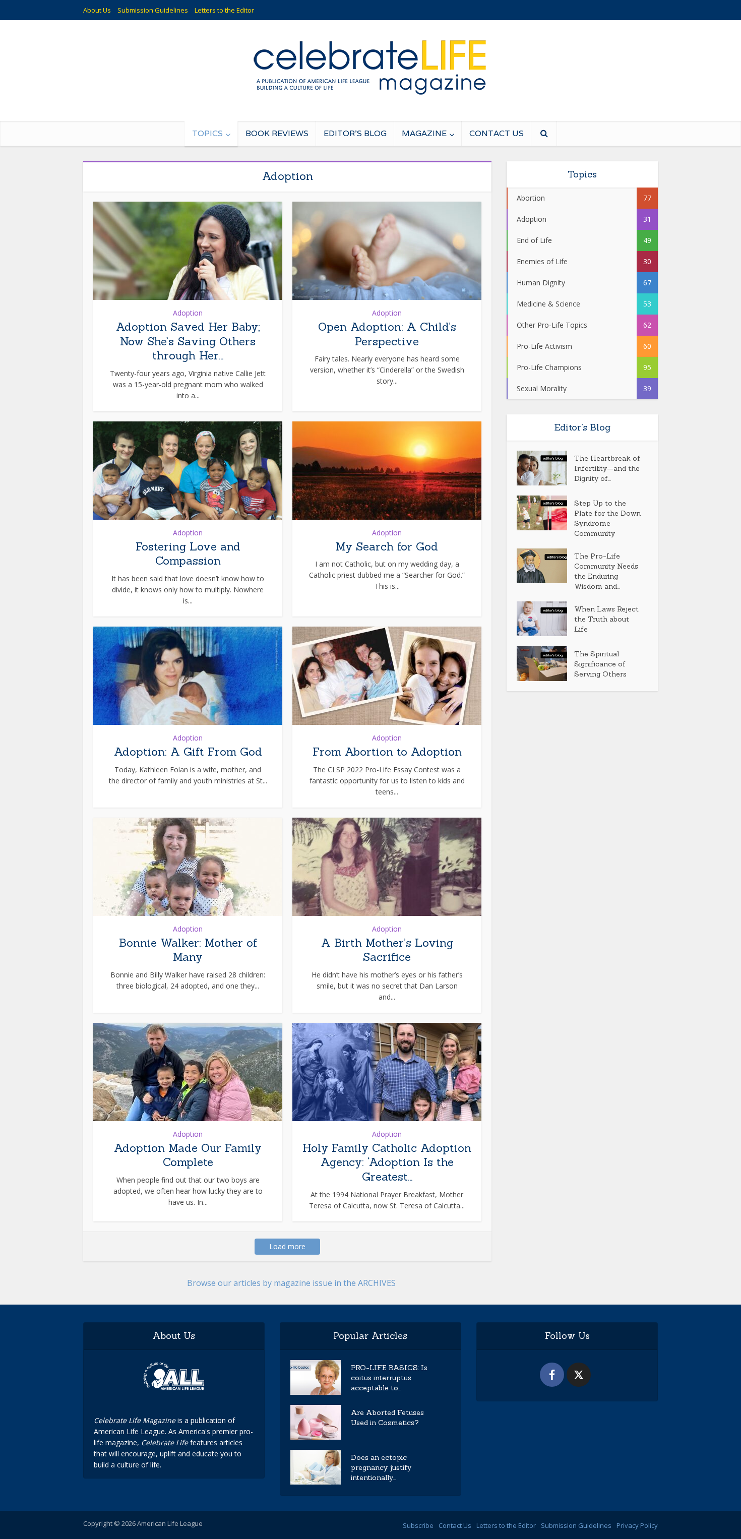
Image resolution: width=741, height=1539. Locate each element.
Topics (207, 133)
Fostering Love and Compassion (188, 553)
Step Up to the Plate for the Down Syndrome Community (607, 518)
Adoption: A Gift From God (188, 752)
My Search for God (387, 546)
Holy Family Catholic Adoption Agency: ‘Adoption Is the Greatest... (386, 1162)
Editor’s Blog (355, 133)
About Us (97, 10)
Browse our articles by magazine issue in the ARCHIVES (291, 1282)
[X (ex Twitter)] (579, 1375)
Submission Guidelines (152, 10)
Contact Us (496, 133)
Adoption (188, 313)
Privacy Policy (637, 1525)
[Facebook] (552, 1375)
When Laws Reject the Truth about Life (606, 619)
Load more (287, 1246)
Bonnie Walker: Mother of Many (188, 950)
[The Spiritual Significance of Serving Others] (545, 663)
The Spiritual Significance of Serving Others (600, 664)
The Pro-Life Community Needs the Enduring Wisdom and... (606, 571)
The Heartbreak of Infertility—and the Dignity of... (607, 468)
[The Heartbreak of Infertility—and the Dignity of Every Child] (545, 468)
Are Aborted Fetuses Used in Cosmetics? (387, 1417)
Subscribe (418, 1525)
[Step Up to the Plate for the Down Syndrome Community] (545, 513)
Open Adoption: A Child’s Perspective (387, 334)
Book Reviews (276, 133)
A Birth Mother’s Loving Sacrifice (387, 950)
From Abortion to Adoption (387, 752)
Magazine (424, 133)
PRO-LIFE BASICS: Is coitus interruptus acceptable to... (389, 1377)
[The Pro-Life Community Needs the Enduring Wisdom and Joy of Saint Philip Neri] (545, 565)
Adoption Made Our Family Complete (188, 1155)
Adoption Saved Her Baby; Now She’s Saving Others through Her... (188, 341)
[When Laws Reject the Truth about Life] (545, 618)
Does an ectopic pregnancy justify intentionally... (381, 1467)
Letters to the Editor (224, 10)
